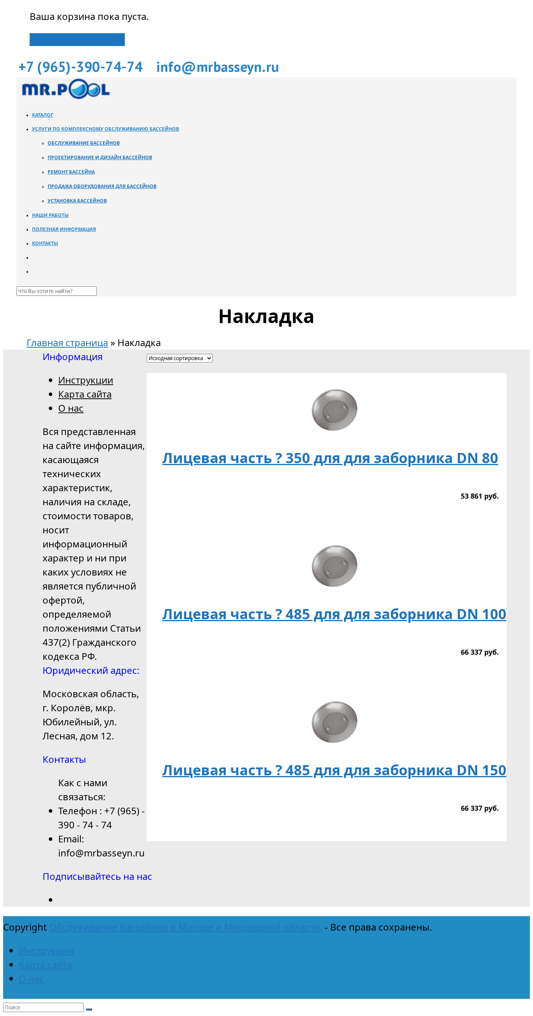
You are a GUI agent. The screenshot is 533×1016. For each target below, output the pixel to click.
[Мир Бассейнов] (65, 97)
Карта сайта (85, 393)
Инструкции (85, 379)
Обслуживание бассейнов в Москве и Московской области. (185, 926)
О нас (71, 407)
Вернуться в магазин (77, 39)
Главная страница (67, 342)
